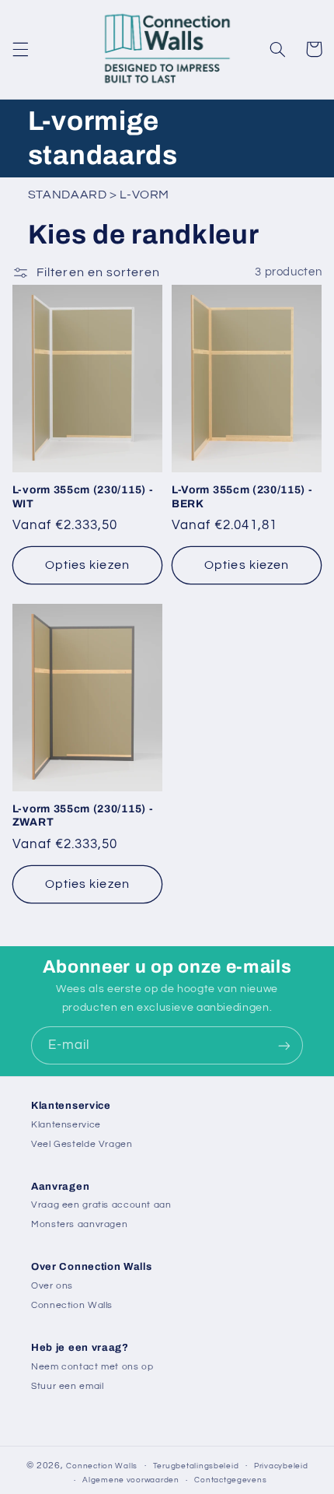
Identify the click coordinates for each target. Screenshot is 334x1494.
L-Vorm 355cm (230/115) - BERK (242, 497)
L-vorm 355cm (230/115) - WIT (83, 497)
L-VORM (144, 194)
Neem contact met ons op (92, 1367)
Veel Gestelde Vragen (82, 1144)
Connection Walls (72, 1305)
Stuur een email (67, 1386)
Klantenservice (66, 1125)
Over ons (52, 1286)
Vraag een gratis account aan (101, 1205)
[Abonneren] (284, 1045)
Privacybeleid (281, 1466)
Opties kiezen (87, 565)
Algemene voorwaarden (130, 1480)
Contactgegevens (230, 1480)
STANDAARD (67, 194)
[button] (20, 49)
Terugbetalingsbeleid (196, 1466)
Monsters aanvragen (79, 1224)
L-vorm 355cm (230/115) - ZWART (83, 816)
